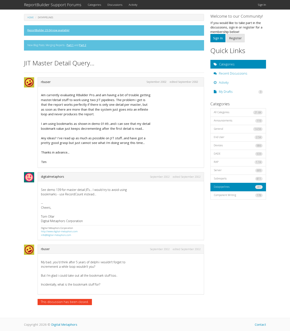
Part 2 (82, 45)
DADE (237, 154)
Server (237, 170)
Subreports (237, 178)
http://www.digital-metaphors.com (59, 231)
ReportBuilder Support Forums (52, 4)
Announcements (237, 121)
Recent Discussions (232, 73)
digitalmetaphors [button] (52, 177)
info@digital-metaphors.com (56, 235)
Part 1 (70, 45)
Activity (133, 5)
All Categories (237, 112)
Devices (237, 145)
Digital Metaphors (64, 324)
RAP (237, 162)
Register (235, 38)
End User (237, 137)
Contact (260, 324)
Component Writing (237, 195)
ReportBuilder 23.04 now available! (48, 30)
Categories (94, 5)
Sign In (262, 5)
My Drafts (240, 91)
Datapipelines (237, 187)
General (237, 129)
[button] (30, 82)
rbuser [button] (46, 82)
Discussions (114, 5)
